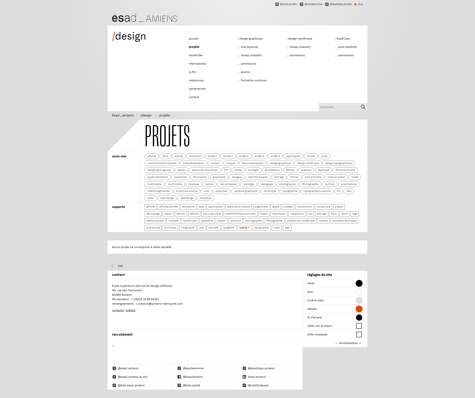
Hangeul (237, 177)
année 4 (259, 156)
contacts (118, 310)
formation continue (254, 80)
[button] (359, 283)
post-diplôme (347, 47)
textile (243, 227)
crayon (339, 206)
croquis (230, 163)
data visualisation (252, 163)
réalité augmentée (158, 191)
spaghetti (229, 227)
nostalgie (248, 184)
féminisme (199, 177)
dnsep (238, 170)
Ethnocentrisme (345, 170)
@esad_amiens (288, 4)
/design (146, 115)
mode (354, 177)
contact (194, 97)
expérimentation (157, 177)
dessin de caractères (205, 170)
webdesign (187, 198)
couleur (215, 163)
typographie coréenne (317, 191)
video (150, 198)
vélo (348, 191)
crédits (130, 310)
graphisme (219, 177)
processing (153, 227)
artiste (311, 156)
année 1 (212, 156)
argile (275, 206)
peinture (235, 220)
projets (194, 47)
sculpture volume (186, 191)
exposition (180, 177)
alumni (245, 72)
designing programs (159, 170)
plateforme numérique (301, 220)
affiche (151, 156)
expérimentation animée (240, 213)
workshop (206, 198)
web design (167, 198)
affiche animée (168, 206)
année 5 (275, 156)
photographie (287, 184)
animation (195, 156)
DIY (226, 170)
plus (358, 5)
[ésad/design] (144, 17)
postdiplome (349, 184)
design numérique (300, 38)
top (120, 266)
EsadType (343, 38)
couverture (323, 206)
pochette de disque (344, 220)
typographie (289, 191)
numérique (189, 220)
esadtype (323, 170)
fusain (264, 213)
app (201, 206)
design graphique (251, 38)
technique (270, 191)
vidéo (276, 227)
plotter (323, 220)
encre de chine (212, 213)
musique (194, 184)
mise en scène (336, 177)
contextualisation (193, 163)
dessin (182, 170)
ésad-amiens (257, 377)
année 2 (228, 156)
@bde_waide (191, 385)
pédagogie (267, 184)
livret (344, 213)
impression (279, 213)
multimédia (154, 184)
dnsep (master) (251, 55)
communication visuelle (161, 163)
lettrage (279, 177)
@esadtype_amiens (341, 4)
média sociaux (155, 220)
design (129, 36)
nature (209, 184)
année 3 (243, 156)
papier (222, 220)
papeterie (207, 220)
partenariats (197, 89)
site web (213, 227)
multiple (173, 220)
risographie (188, 227)
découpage (153, 213)
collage (288, 206)
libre (334, 213)
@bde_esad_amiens (131, 385)
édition (290, 170)
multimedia (175, 184)
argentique (261, 206)
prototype (170, 227)
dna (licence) (249, 47)
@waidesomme (313, 4)
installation (297, 213)
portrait (330, 184)
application (293, 156)
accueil (193, 38)
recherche (195, 55)
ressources (196, 80)
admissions (248, 64)
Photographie (310, 184)
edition (194, 213)
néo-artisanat (228, 184)
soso (206, 191)
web (287, 227)
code (324, 156)
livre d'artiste (313, 177)
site (201, 227)
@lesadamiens (193, 377)
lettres (294, 177)
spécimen (222, 191)
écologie (253, 170)
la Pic (192, 72)
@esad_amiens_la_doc (133, 377)
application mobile (238, 206)
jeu (310, 213)
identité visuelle (258, 177)
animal (179, 156)
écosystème (272, 170)
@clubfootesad (258, 385)
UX (338, 191)
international (197, 64)
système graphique (245, 191)
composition (304, 206)
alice (165, 156)
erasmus (306, 170)
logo (354, 213)
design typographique (338, 163)
